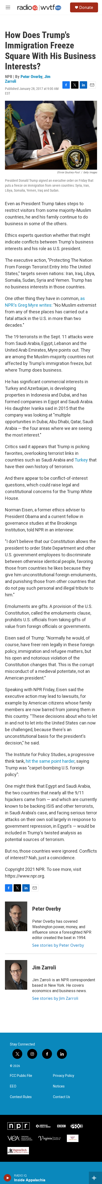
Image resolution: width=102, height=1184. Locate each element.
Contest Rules (21, 1097)
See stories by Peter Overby (58, 945)
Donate (86, 7)
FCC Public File (21, 1076)
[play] (7, 1177)
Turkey (81, 459)
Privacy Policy (63, 1076)
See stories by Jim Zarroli (55, 998)
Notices (59, 1086)
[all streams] (95, 1178)
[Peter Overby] (16, 916)
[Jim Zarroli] (16, 975)
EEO (13, 1086)
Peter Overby (31, 76)
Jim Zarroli (44, 967)
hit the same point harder (50, 761)
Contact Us (61, 1097)
